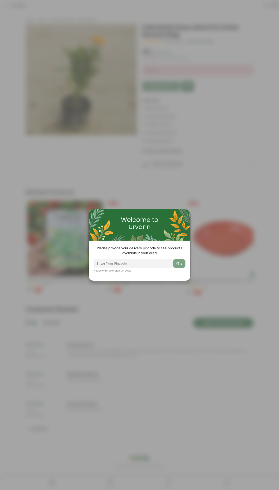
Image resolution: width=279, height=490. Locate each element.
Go (179, 263)
